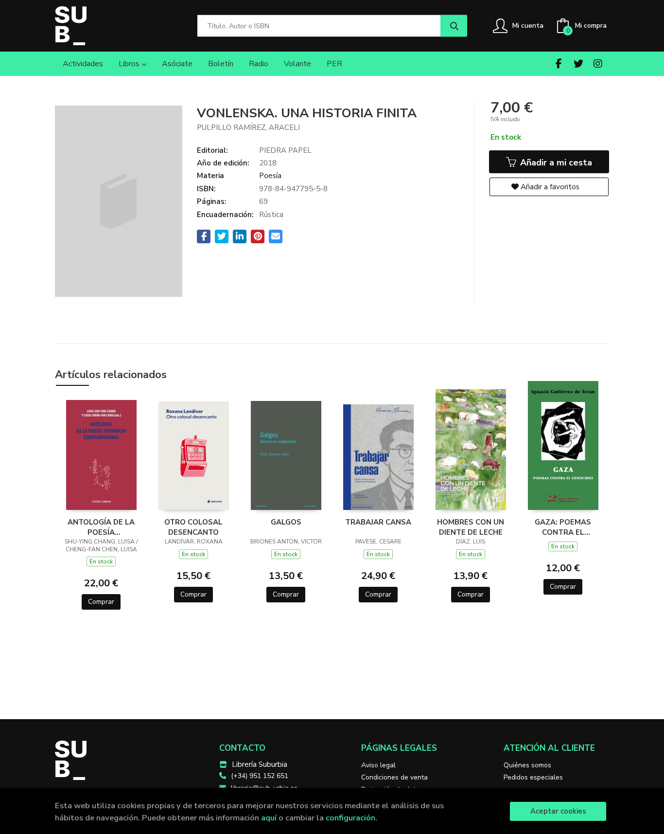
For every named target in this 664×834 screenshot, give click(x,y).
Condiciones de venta (394, 777)
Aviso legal (378, 765)
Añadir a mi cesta (555, 162)
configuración (350, 817)
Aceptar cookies (558, 811)
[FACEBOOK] (559, 63)
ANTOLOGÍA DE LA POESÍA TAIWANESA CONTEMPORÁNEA (101, 527)
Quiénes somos (527, 765)
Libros (130, 63)
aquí (269, 817)
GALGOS (286, 522)
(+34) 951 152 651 (259, 775)
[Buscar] (453, 26)
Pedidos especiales (533, 777)
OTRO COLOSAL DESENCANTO (193, 527)
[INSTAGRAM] (598, 63)
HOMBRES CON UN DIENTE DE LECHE (470, 527)
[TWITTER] (578, 63)
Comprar (101, 601)
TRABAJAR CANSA (378, 522)
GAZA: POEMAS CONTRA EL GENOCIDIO (563, 527)
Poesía (270, 176)
